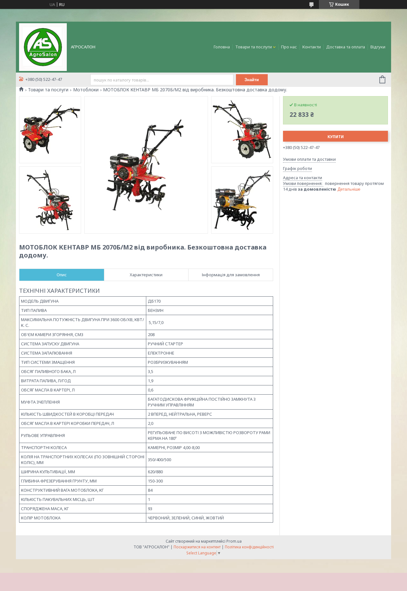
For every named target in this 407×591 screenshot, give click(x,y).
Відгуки (377, 47)
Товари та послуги (253, 47)
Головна (222, 47)
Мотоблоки (86, 90)
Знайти (252, 79)
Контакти (311, 47)
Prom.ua (234, 541)
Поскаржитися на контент (197, 547)
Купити (336, 136)
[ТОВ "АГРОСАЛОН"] (43, 46)
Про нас (289, 47)
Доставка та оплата (345, 47)
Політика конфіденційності (249, 547)
